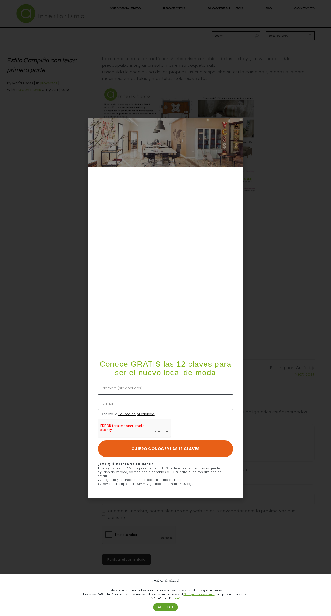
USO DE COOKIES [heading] (165, 581)
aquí (177, 598)
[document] (165, 308)
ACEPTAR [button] (165, 607)
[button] (236, 125)
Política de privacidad (136, 414)
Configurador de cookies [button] (199, 594)
